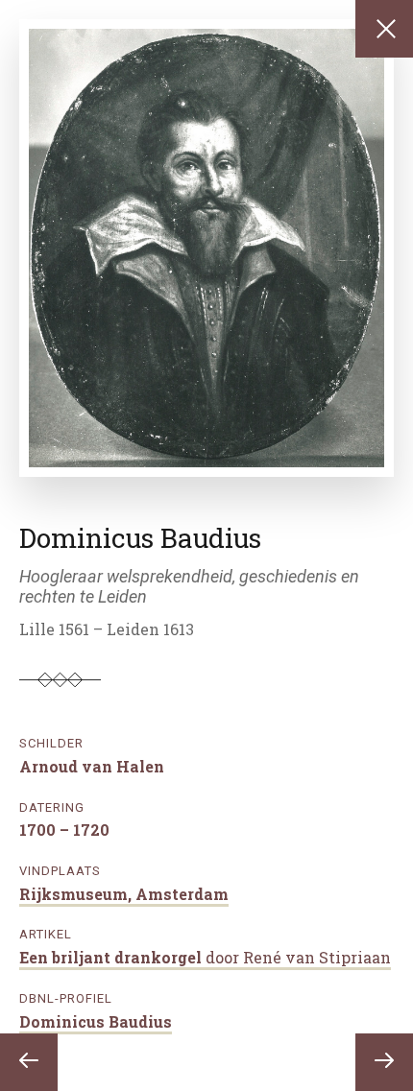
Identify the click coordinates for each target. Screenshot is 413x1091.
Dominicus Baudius (95, 1021)
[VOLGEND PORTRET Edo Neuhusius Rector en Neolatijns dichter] (384, 1062)
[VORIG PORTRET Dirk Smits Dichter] (29, 1062)
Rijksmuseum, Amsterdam (124, 894)
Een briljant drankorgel (205, 957)
